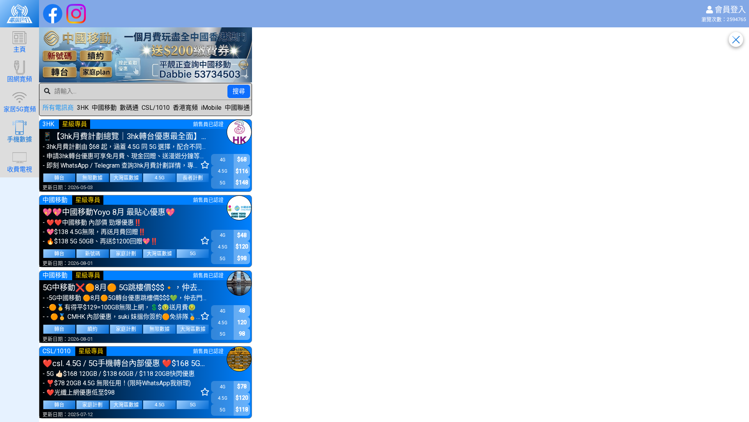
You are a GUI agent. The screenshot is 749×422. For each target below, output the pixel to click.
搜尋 (239, 91)
